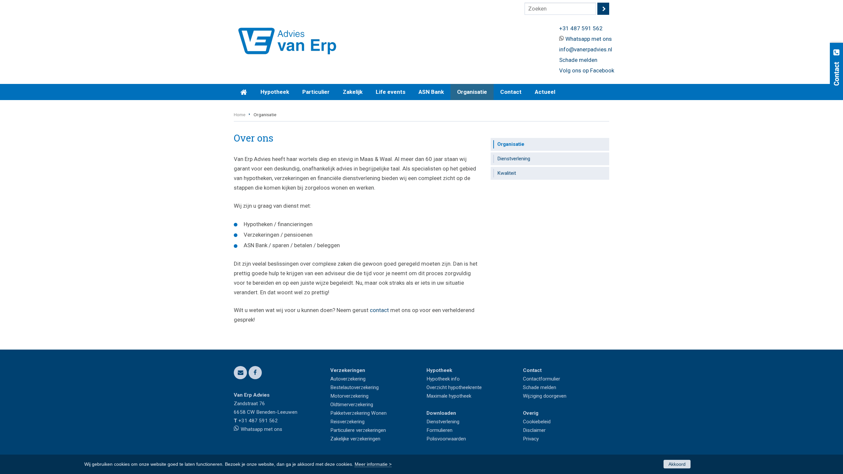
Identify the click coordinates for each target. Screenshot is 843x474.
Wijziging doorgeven (544, 396)
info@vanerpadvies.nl (585, 49)
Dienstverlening (442, 422)
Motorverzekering (349, 396)
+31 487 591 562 (581, 28)
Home (239, 114)
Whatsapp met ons (588, 39)
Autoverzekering (348, 379)
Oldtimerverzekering (351, 405)
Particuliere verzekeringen (358, 430)
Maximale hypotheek (448, 396)
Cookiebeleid (537, 422)
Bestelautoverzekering (354, 387)
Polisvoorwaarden (446, 439)
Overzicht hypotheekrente (454, 387)
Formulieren (439, 430)
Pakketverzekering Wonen (358, 413)
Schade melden (578, 60)
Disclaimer (534, 430)
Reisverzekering (347, 422)
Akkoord (677, 464)
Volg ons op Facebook (586, 70)
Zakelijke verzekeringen (355, 439)
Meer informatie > (373, 464)
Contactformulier (541, 379)
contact (379, 310)
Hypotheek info (443, 379)
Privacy (531, 439)
